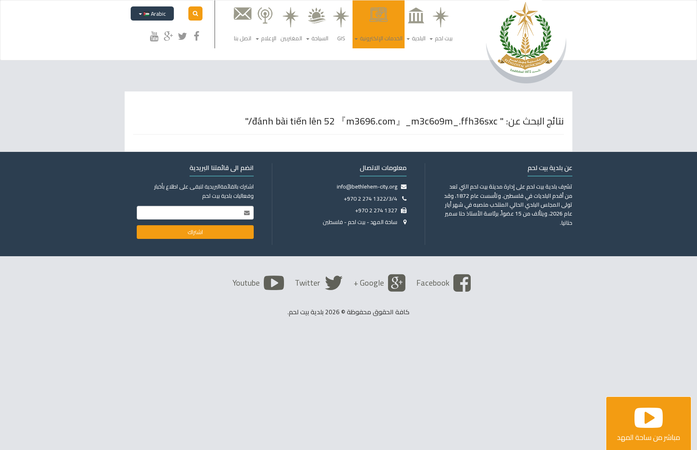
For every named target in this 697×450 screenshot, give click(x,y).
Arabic (158, 13)
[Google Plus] (168, 35)
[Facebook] (196, 35)
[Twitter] (182, 35)
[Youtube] (154, 35)
